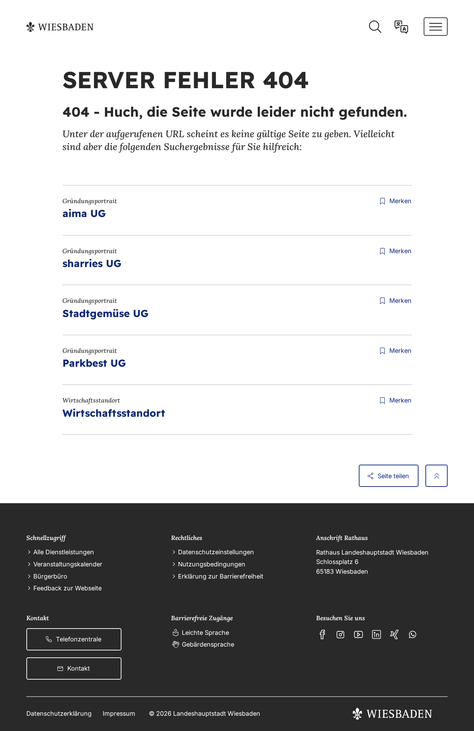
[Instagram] (340, 634)
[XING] (394, 634)
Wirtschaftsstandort (113, 413)
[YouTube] (358, 634)
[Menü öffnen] (436, 26)
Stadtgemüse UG (105, 313)
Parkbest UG (94, 363)
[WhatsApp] (412, 634)
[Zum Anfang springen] (436, 476)
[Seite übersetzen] (401, 26)
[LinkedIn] (376, 634)
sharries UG (91, 263)
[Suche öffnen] (374, 26)
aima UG (84, 213)
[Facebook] (322, 634)
